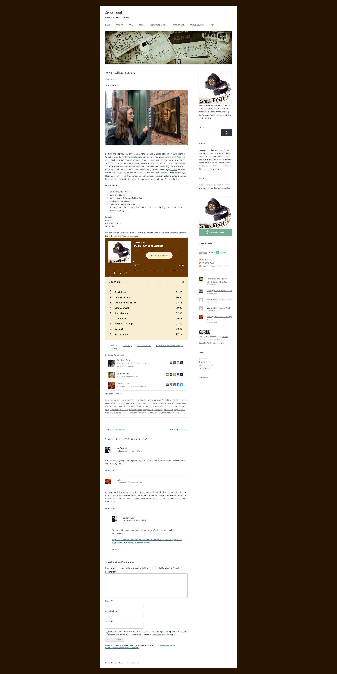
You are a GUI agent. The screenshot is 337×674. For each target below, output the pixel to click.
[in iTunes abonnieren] (203, 253)
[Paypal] (177, 375)
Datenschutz (178, 25)
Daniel (209, 290)
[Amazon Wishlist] (181, 363)
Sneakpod (113, 12)
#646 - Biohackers (179, 429)
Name (108, 601)
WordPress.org (204, 368)
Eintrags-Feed (204, 362)
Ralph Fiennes (179, 409)
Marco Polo (125, 166)
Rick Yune (125, 413)
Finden (226, 132)
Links (212, 25)
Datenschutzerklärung (162, 634)
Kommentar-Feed (206, 365)
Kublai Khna (144, 406)
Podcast (119, 25)
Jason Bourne (177, 157)
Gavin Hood (146, 403)
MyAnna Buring (157, 409)
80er (182, 400)
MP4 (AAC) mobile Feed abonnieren (215, 266)
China (132, 403)
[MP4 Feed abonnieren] (200, 263)
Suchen (202, 127)
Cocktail (173, 169)
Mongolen (147, 409)
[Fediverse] (170, 385)
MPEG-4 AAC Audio (144, 346)
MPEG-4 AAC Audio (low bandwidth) (169, 346)
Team (131, 25)
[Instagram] (177, 363)
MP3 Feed (205, 260)
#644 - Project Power (115, 429)
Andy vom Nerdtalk (214, 279)
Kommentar (111, 572)
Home (107, 25)
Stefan (119, 480)
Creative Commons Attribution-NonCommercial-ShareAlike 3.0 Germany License (214, 339)
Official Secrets (131, 157)
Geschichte (156, 403)
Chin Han (125, 403)
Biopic (118, 403)
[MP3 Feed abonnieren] (200, 260)
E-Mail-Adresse (112, 611)
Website (108, 621)
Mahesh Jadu (154, 406)
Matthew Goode (135, 409)
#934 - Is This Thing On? (222, 299)
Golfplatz (170, 403)
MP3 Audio (127, 346)
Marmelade (114, 409)
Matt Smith (123, 409)
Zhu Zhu (175, 413)
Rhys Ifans (117, 413)
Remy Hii (108, 413)
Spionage (157, 413)
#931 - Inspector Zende (222, 308)
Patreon (225, 185)
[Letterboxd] (170, 363)
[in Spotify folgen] (217, 253)
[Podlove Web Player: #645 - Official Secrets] (146, 289)
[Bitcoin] (174, 375)
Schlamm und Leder (138, 413)
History (113, 406)
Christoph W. (148, 400)
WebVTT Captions (117, 349)
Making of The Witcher (172, 166)
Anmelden (203, 359)
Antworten (109, 470)
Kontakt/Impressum (158, 25)
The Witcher (166, 413)
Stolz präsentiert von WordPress (128, 663)
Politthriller (168, 409)
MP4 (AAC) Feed (207, 263)
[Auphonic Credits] (170, 375)
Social (141, 25)
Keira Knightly (133, 406)
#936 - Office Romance (223, 290)
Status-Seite (203, 378)
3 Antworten (110, 79)
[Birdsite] (181, 385)
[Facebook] (174, 363)
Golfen (163, 403)
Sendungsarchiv (197, 25)
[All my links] (167, 375)
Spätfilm (163, 172)
